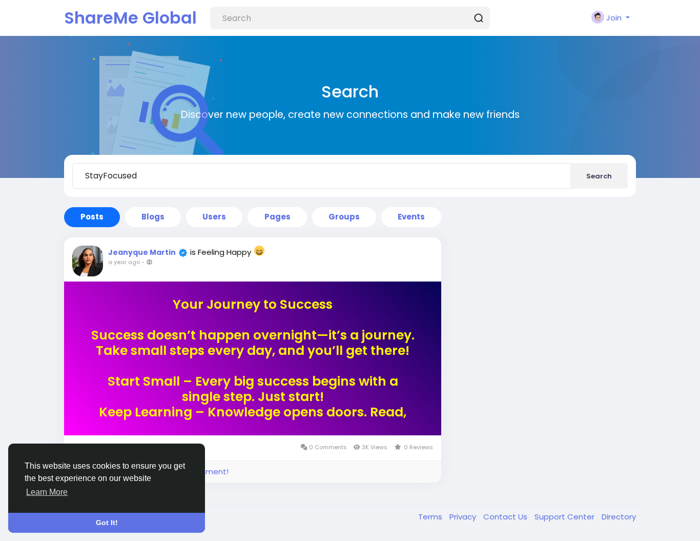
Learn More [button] (47, 492)
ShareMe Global (130, 17)
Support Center (565, 516)
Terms (431, 516)
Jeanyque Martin (142, 252)
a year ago (124, 262)
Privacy (463, 516)
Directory (619, 516)
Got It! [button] (107, 522)
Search (599, 176)
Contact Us (506, 516)
